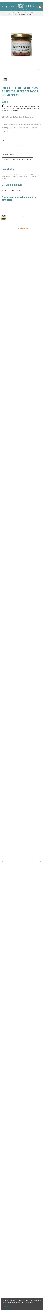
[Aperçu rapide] (11, 229)
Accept (7, 1306)
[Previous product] (40, 14)
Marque (4, 190)
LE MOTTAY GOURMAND (14, 190)
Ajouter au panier (23, 146)
